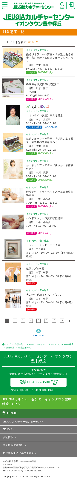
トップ (7, 344)
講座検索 (10, 347)
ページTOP (38, 335)
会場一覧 (19, 344)
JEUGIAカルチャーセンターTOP (22, 421)
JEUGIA (7, 429)
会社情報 (8, 437)
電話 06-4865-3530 (34, 382)
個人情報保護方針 (13, 445)
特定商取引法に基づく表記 (18, 452)
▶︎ (70, 320)
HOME (12, 413)
